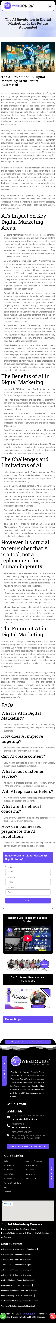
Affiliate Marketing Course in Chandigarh (18, 1280)
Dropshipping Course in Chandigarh (15, 1285)
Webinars (30, 1170)
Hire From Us (31, 1165)
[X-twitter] (4, 1077)
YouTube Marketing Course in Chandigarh (18, 1306)
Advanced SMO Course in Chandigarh (16, 1275)
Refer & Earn (31, 1178)
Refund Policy (9, 1174)
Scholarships (9, 1165)
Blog (5, 1187)
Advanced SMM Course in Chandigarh (16, 1270)
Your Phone (10, 877)
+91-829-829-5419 (21, 1127)
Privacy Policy (9, 1178)
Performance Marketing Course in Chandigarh (20, 1301)
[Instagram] (4, 1067)
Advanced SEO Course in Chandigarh (16, 1264)
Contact (7, 1192)
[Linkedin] (4, 1074)
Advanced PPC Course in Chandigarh (16, 1254)
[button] (50, 6)
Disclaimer (8, 1170)
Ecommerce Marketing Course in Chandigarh (19, 1290)
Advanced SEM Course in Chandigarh (16, 1259)
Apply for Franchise (34, 1161)
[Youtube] (4, 1071)
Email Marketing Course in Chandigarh (16, 1295)
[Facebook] (4, 1064)
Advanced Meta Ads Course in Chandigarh (18, 1249)
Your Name (10, 867)
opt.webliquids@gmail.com (25, 1119)
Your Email (9, 888)
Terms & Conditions (12, 1183)
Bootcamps (30, 1174)
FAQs (6, 1161)
